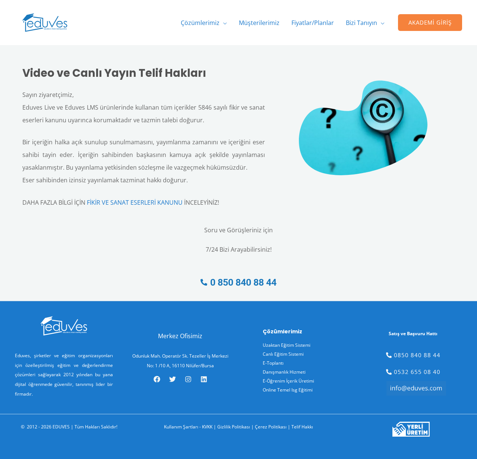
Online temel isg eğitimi (288, 390)
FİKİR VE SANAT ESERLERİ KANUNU (135, 202)
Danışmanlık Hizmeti (284, 372)
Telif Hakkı (302, 427)
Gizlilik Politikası (233, 427)
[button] (223, 23)
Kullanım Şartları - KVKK (188, 427)
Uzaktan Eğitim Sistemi (286, 345)
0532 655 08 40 (416, 371)
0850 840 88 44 (416, 355)
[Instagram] (188, 379)
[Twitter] (172, 379)
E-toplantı (273, 363)
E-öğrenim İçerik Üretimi (288, 381)
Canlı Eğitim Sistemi (283, 354)
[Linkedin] (203, 379)
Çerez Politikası (271, 427)
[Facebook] (157, 379)
